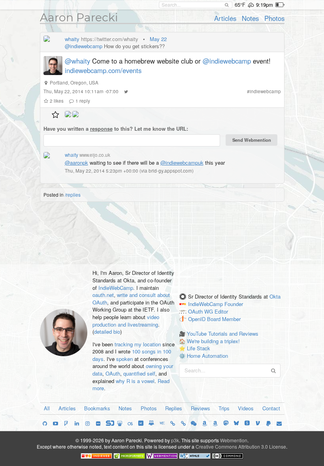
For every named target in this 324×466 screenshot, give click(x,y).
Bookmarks (97, 408)
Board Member (224, 319)
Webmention (233, 440)
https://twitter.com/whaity (109, 39)
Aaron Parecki (79, 17)
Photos (274, 18)
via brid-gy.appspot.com (166, 170)
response (101, 128)
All (47, 408)
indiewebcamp (265, 91)
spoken (124, 359)
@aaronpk (76, 162)
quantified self (139, 373)
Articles (225, 18)
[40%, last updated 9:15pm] (279, 4)
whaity (72, 39)
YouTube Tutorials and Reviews (222, 333)
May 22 (158, 39)
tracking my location (138, 344)
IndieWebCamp (115, 287)
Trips (224, 408)
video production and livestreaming (125, 320)
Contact (271, 408)
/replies (73, 194)
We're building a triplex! (213, 341)
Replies (173, 408)
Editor (221, 311)
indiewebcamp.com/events (103, 70)
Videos (246, 408)
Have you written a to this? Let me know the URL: (115, 128)
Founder (233, 304)
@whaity (77, 61)
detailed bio (107, 331)
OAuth (112, 373)
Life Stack (198, 348)
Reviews (200, 408)
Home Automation (207, 355)
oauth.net (103, 295)
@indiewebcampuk (181, 162)
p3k (175, 440)
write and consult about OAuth (131, 298)
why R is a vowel (135, 381)
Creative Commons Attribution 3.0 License (241, 446)
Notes (250, 18)
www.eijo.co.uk (94, 155)
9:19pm (264, 4)
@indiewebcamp (83, 46)
